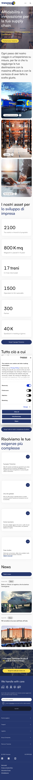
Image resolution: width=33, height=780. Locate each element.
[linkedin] (2, 758)
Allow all (16, 411)
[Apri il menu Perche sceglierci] (30, 718)
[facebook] (9, 758)
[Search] (30, 3)
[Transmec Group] (8, 3)
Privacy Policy (15, 368)
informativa (11, 703)
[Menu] (25, 3)
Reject (16, 421)
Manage (25, 407)
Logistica (3, 731)
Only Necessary (16, 416)
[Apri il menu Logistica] (30, 731)
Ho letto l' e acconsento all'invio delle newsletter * (17, 704)
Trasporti (3, 724)
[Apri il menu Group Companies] (30, 737)
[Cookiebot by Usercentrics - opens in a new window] (20, 358)
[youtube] (15, 758)
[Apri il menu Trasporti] (30, 724)
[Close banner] (30, 357)
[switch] (29, 390)
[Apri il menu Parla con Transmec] (30, 744)
